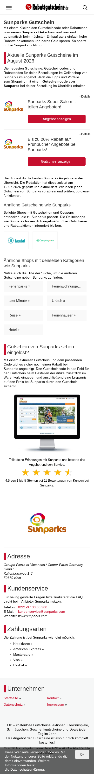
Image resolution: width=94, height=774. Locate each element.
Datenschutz (13, 704)
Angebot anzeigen (57, 119)
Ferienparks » (19, 286)
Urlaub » (58, 301)
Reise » (14, 315)
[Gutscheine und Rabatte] (47, 7)
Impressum (55, 704)
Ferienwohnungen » (67, 286)
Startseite (11, 698)
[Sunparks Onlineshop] (47, 423)
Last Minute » (19, 301)
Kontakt (53, 698)
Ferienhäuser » (63, 315)
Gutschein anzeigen (56, 161)
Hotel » (14, 330)
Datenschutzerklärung (27, 769)
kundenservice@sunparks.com (41, 611)
